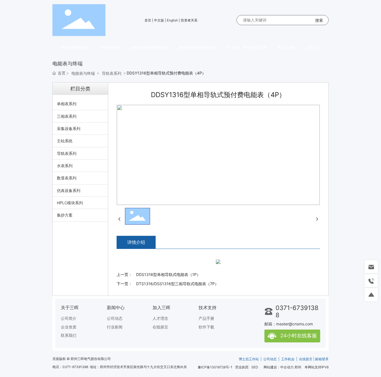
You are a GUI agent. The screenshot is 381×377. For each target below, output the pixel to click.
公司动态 (270, 359)
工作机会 (288, 359)
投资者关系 (189, 20)
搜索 (319, 20)
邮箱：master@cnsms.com (288, 323)
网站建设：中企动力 (279, 367)
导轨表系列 (111, 73)
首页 (147, 20)
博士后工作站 (249, 359)
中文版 (159, 20)
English (172, 20)
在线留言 (305, 359)
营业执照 (242, 367)
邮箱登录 (322, 359)
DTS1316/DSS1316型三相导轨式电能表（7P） (177, 283)
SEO (254, 367)
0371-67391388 (75, 367)
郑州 (298, 367)
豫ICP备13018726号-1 (215, 367)
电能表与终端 (83, 73)
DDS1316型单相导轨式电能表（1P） (168, 274)
